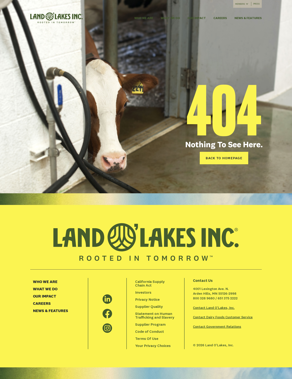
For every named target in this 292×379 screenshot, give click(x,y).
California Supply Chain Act (150, 283)
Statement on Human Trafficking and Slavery (154, 315)
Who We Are (143, 18)
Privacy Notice (147, 299)
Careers (220, 18)
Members (240, 4)
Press (256, 3)
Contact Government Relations (217, 326)
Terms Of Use (146, 338)
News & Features (248, 18)
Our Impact (197, 18)
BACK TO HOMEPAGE (224, 158)
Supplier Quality (149, 306)
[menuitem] (59, 281)
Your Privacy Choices (153, 345)
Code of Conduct (149, 331)
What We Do (170, 18)
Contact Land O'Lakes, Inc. (214, 307)
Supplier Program (150, 324)
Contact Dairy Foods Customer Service (223, 317)
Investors (143, 292)
